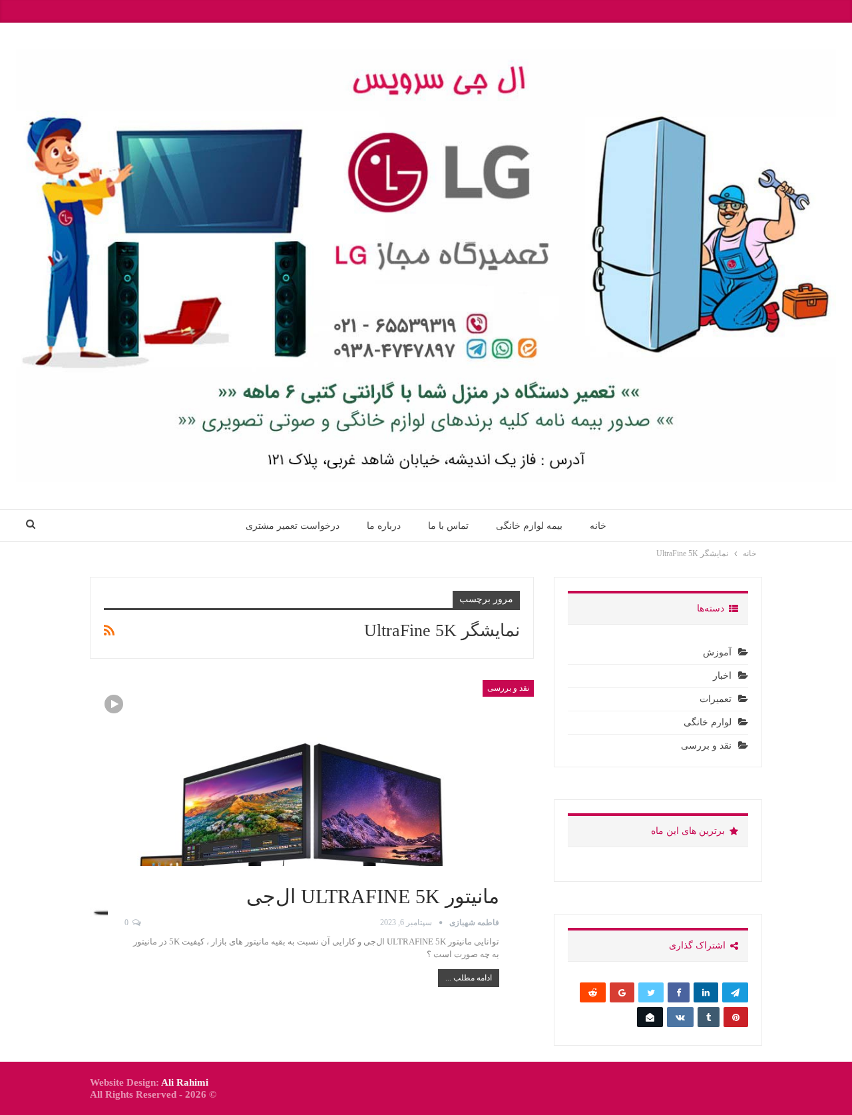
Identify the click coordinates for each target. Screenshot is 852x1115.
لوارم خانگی (708, 722)
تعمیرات (716, 699)
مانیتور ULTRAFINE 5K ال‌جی (372, 896)
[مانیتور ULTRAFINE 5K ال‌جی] (312, 802)
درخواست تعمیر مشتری (292, 525)
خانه (598, 525)
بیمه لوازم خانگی (529, 525)
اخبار (722, 676)
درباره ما (384, 525)
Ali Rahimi (184, 1082)
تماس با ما (448, 525)
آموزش (717, 652)
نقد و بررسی (508, 688)
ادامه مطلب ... (468, 977)
